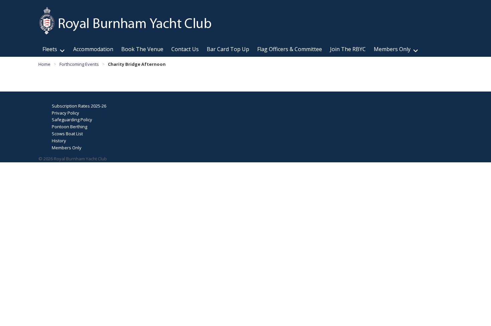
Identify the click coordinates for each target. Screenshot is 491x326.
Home (44, 64)
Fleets (49, 49)
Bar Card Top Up (228, 49)
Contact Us (185, 49)
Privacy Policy (65, 113)
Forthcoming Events (79, 64)
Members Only (392, 49)
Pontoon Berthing (69, 127)
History (59, 141)
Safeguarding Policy (72, 120)
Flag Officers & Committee (289, 49)
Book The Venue (142, 49)
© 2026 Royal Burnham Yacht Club (72, 159)
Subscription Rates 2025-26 (79, 106)
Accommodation (93, 49)
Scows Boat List (67, 134)
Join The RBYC (348, 49)
